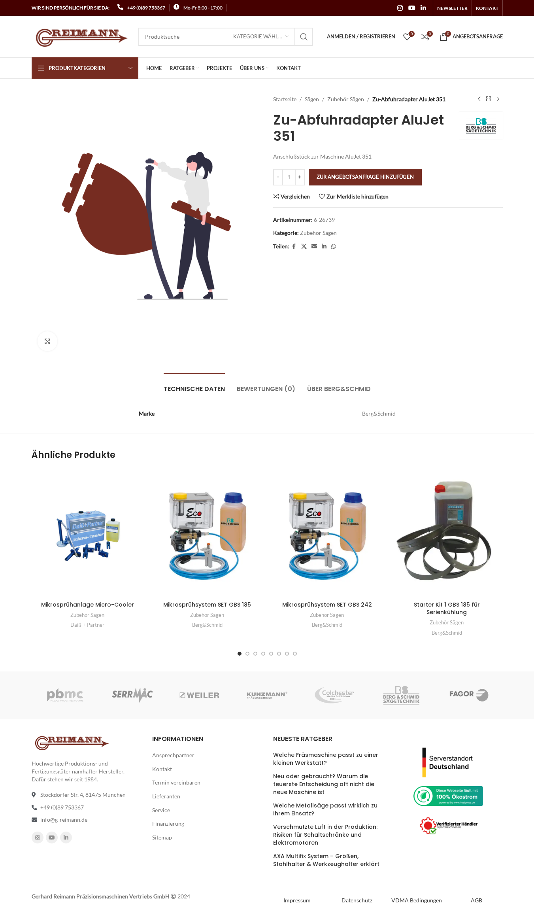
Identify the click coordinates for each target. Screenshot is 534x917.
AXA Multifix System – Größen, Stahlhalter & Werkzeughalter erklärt (326, 860)
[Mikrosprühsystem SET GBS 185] (207, 533)
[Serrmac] (132, 695)
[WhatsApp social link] (333, 246)
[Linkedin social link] (423, 8)
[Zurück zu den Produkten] (488, 99)
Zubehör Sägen (345, 99)
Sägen (312, 99)
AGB (476, 900)
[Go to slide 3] (255, 654)
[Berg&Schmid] (401, 695)
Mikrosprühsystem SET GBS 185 (207, 605)
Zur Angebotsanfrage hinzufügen (365, 177)
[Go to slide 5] (271, 654)
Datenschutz (357, 900)
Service (161, 810)
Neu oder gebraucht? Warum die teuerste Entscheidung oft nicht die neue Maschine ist (323, 784)
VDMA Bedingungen (416, 900)
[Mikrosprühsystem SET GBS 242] (327, 533)
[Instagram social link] (400, 8)
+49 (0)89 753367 (146, 8)
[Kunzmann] (266, 695)
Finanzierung (168, 823)
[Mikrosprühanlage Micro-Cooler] (87, 533)
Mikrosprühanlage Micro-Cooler (87, 605)
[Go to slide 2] (247, 654)
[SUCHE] (304, 37)
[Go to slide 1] (240, 654)
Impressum (297, 900)
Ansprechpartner (173, 755)
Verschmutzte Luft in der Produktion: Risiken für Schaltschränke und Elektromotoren (325, 834)
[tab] (194, 385)
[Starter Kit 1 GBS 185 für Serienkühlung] (447, 533)
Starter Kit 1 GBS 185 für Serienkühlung (447, 608)
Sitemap (162, 837)
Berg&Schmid (207, 625)
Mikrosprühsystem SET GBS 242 (327, 605)
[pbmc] (64, 695)
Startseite (284, 99)
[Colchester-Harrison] (334, 695)
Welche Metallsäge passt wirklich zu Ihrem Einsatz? (325, 809)
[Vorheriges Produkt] (479, 99)
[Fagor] (468, 695)
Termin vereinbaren (176, 782)
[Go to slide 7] (287, 654)
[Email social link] (314, 246)
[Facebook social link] (294, 246)
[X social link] (304, 246)
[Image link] (448, 761)
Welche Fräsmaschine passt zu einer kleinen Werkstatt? (325, 759)
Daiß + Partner (87, 625)
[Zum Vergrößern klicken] (47, 341)
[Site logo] (81, 35)
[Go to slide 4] (263, 654)
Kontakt (162, 769)
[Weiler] (199, 695)
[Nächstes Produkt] (498, 99)
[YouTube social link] (412, 8)
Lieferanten (166, 796)
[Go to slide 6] (279, 654)
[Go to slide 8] (295, 654)
